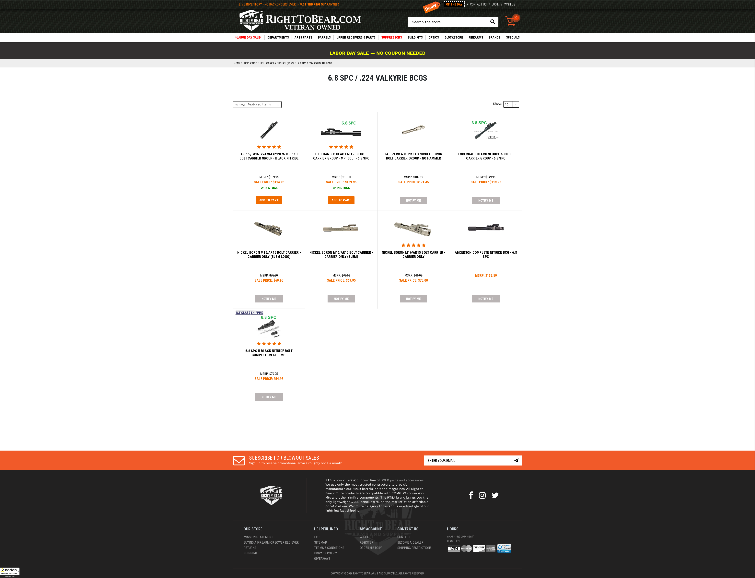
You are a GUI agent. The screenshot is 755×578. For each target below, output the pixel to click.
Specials (513, 37)
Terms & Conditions (329, 548)
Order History (371, 548)
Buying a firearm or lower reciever (271, 542)
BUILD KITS (415, 37)
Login (495, 4)
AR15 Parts (303, 37)
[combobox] (453, 22)
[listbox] (264, 104)
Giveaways (322, 558)
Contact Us (478, 4)
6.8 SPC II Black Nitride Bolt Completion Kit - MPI (269, 353)
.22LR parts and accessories (402, 480)
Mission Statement (258, 537)
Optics (433, 37)
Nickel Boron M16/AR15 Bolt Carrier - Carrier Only (413, 254)
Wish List (510, 4)
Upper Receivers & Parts (356, 37)
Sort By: (240, 104)
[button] (10, 572)
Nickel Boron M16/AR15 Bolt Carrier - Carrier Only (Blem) (341, 254)
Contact (403, 537)
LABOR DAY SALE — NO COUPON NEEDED (377, 53)
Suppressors (391, 37)
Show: (497, 103)
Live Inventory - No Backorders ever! (289, 4)
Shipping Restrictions (414, 548)
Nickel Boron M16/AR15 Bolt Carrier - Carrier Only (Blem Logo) (269, 254)
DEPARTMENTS (278, 37)
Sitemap (320, 542)
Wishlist (366, 537)
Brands (494, 37)
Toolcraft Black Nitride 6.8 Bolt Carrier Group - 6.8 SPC (486, 156)
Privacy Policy (325, 553)
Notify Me (413, 200)
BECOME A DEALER (410, 542)
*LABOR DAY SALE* (248, 37)
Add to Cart (269, 200)
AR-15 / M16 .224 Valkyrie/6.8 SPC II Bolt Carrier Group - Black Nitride (269, 156)
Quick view (269, 127)
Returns (250, 548)
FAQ (316, 537)
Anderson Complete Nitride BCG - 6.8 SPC (486, 254)
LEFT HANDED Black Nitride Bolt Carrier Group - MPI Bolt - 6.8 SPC (341, 156)
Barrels (324, 37)
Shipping (250, 553)
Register (366, 542)
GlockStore (454, 37)
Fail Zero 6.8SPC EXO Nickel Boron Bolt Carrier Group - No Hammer (413, 156)
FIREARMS (476, 37)
